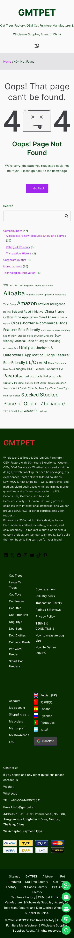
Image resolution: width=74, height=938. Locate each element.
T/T (64, 404)
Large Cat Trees (16, 584)
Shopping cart (19, 714)
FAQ (12, 741)
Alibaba (14, 293)
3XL (12, 285)
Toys (20, 411)
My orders (16, 721)
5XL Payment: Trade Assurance (36, 285)
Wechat (8, 786)
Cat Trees (15, 575)
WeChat (29, 410)
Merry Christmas (57, 363)
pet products (33, 376)
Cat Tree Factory (36, 881)
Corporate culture (15, 259)
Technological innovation (19, 272)
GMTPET (37, 12)
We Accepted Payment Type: (23, 831)
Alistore (48, 876)
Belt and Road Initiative (27, 311)
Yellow (43, 411)
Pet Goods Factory (34, 887)
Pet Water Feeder (15, 651)
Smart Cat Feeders (16, 663)
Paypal (10, 375)
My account (17, 707)
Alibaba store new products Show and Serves (36, 235)
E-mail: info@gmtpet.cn (19, 807)
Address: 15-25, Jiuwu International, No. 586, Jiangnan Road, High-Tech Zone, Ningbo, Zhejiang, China (34, 819)
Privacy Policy (45, 616)
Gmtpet (27, 347)
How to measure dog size (50, 638)
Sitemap (14, 876)
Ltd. (40, 363)
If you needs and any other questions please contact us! (33, 777)
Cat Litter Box (18, 614)
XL (37, 410)
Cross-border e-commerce (34, 323)
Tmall (14, 411)
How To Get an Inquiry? (46, 650)
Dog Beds (15, 628)
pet (21, 376)
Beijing (7, 312)
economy (8, 348)
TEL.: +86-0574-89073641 (22, 800)
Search (8, 206)
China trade (54, 311)
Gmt (16, 348)
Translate (48, 741)
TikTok (6, 411)
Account (14, 701)
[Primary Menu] (37, 46)
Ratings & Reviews (18, 247)
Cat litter (15, 608)
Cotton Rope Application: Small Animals (31, 317)
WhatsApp (10, 793)
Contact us (10, 767)
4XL (17, 285)
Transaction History (18, 253)
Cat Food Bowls (19, 642)
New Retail (9, 369)
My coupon (16, 728)
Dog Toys (15, 621)
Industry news (12, 266)
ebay (68, 330)
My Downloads (19, 735)
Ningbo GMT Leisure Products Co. (40, 369)
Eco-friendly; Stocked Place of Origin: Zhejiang (28, 335)
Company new (12, 230)
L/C (32, 362)
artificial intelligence (51, 304)
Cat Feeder (16, 601)
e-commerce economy (52, 330)
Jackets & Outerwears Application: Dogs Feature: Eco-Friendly (36, 355)
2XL (6, 285)
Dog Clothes (17, 635)
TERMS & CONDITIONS (45, 626)
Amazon (27, 303)
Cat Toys (15, 594)
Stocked (30, 394)
